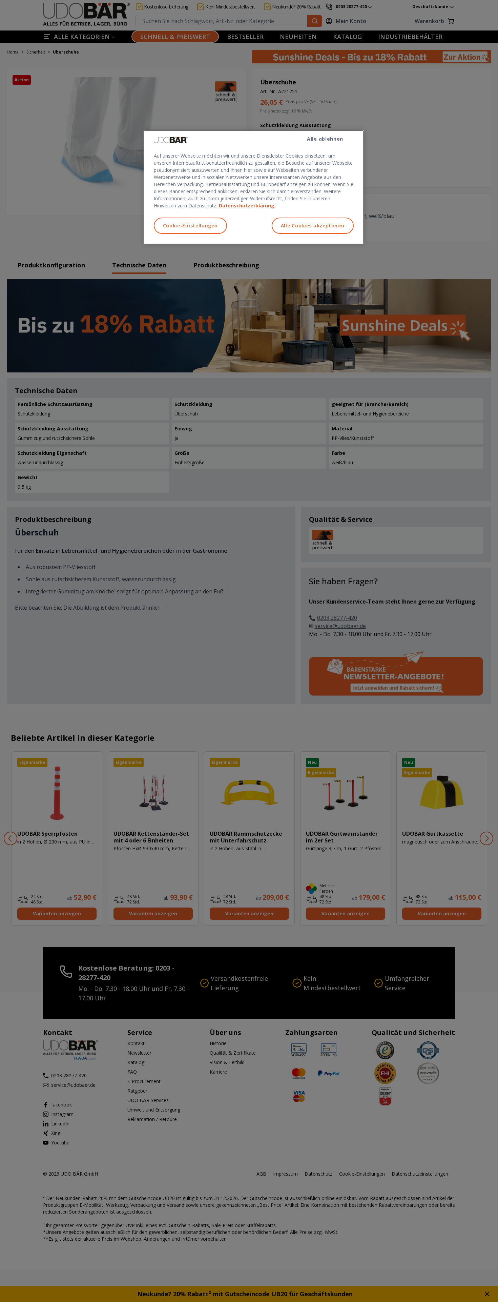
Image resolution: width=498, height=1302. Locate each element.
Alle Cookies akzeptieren (313, 225)
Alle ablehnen (325, 139)
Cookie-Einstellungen (190, 225)
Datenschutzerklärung (246, 205)
